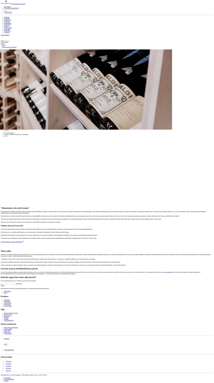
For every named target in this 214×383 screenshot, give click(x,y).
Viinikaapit (7, 18)
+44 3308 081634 (8, 320)
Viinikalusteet (7, 23)
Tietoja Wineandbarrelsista (11, 327)
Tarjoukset (7, 17)
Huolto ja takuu (8, 314)
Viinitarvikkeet (8, 27)
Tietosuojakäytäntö (9, 379)
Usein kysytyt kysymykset (11, 313)
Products (7, 339)
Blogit (3, 45)
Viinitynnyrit (7, 24)
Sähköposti (19, 283)
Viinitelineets (7, 20)
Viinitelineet (7, 301)
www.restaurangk (167, 272)
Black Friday (7, 330)
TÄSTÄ (73, 273)
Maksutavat (7, 316)
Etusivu (3, 43)
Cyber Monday (8, 333)
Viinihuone (7, 21)
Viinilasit (6, 26)
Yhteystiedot (7, 7)
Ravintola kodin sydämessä (9, 47)
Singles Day (7, 332)
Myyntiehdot (7, 378)
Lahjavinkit (7, 29)
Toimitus (6, 317)
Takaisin (6, 319)
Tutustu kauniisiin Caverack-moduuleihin (11, 242)
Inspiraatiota (7, 30)
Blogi (5, 293)
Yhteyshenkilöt (8, 329)
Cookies (6, 381)
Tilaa (2, 285)
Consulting (7, 32)
